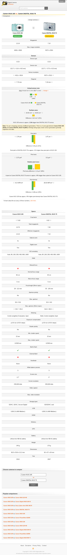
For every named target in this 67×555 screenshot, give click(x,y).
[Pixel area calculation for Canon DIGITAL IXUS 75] (51, 157)
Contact (44, 545)
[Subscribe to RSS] (33, 548)
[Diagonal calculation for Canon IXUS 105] (15, 82)
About (22, 545)
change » (45, 90)
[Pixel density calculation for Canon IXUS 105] (14, 182)
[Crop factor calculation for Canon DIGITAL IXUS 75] (50, 220)
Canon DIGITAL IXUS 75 (49, 33)
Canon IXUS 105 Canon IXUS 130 (14, 521)
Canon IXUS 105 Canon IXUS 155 (14, 513)
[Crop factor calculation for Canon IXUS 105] (16, 220)
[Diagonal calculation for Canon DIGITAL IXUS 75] (52, 82)
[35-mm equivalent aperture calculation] (14, 309)
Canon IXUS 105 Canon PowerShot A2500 (16, 533)
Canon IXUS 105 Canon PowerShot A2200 (16, 517)
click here (33, 200)
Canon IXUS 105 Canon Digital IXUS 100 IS (17, 501)
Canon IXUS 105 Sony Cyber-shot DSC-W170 (17, 505)
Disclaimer (28, 545)
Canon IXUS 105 (18, 33)
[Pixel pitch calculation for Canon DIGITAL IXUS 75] (52, 136)
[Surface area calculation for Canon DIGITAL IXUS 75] (42, 112)
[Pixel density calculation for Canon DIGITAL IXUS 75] (53, 182)
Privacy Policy (37, 545)
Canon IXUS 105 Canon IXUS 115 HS (15, 497)
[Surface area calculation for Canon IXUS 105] (25, 112)
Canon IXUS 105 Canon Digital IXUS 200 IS (17, 529)
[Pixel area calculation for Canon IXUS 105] (15, 157)
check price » (17, 36)
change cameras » (33, 19)
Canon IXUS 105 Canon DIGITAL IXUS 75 (16, 509)
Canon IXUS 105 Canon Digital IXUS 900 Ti (17, 537)
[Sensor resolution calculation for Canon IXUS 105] (14, 75)
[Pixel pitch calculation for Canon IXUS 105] (15, 136)
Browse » (62, 1)
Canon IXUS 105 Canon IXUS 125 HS (15, 525)
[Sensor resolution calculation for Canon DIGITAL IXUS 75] (53, 75)
